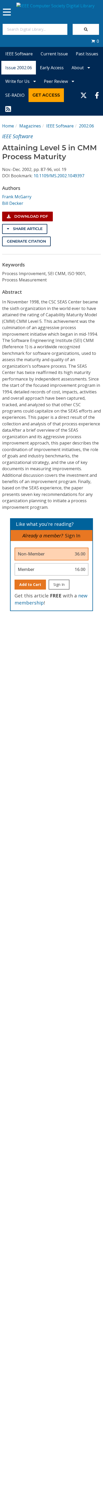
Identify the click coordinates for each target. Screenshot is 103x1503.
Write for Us (18, 81)
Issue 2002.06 (18, 68)
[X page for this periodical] (83, 95)
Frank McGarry (16, 197)
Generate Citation (26, 241)
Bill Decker (12, 203)
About (78, 68)
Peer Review (56, 81)
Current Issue (54, 54)
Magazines (30, 126)
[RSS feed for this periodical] (8, 109)
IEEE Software (19, 54)
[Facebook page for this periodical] (97, 95)
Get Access (46, 95)
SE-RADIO (15, 95)
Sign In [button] (72, 535)
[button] (95, 41)
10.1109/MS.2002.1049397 (59, 176)
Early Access (52, 68)
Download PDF (30, 216)
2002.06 (86, 126)
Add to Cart (30, 584)
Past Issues (87, 54)
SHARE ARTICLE (27, 228)
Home (8, 126)
